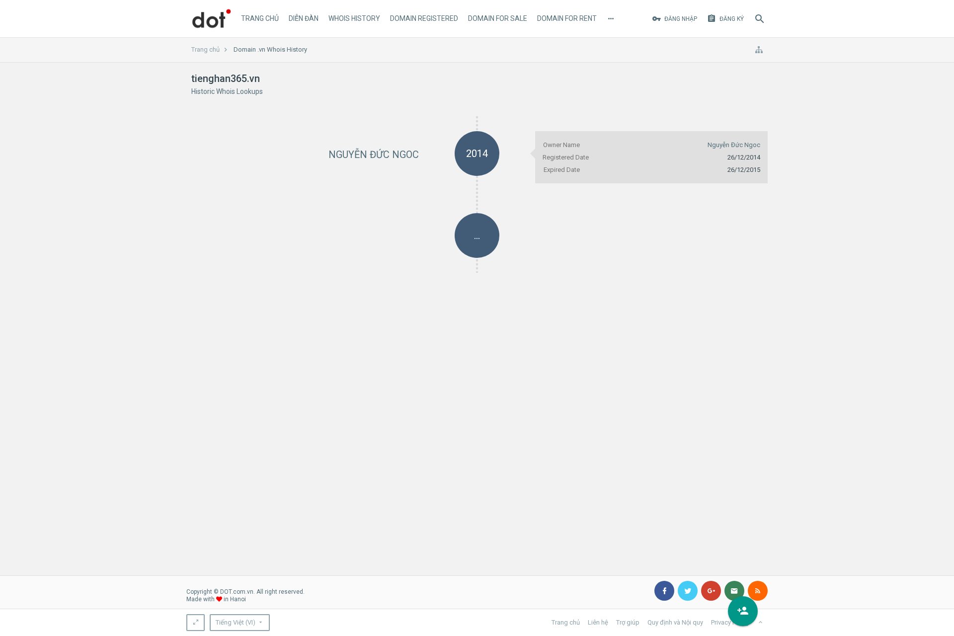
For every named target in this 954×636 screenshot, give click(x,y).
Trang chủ (260, 18)
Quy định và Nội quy (675, 622)
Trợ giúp (627, 622)
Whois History (354, 18)
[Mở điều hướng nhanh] (759, 49)
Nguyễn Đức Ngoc (373, 154)
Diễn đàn (303, 18)
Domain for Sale (497, 18)
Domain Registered (424, 18)
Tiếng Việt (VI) (235, 622)
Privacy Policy (730, 622)
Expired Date (562, 169)
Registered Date (566, 157)
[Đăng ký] (743, 611)
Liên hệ (598, 622)
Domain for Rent (567, 18)
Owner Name (561, 145)
